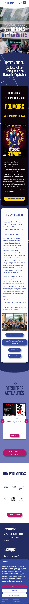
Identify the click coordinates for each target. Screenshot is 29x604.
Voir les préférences (14, 595)
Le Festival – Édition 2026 (13, 534)
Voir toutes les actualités (14, 452)
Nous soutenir (14, 356)
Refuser (14, 590)
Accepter (14, 586)
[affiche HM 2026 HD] (17, 51)
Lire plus (14, 435)
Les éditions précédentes (13, 537)
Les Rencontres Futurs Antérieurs (14, 342)
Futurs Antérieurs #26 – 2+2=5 (14, 419)
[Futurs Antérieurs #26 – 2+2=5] (14, 409)
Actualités (7, 540)
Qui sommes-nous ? (14, 335)
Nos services (14, 350)
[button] (26, 562)
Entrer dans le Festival (14, 199)
